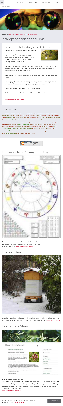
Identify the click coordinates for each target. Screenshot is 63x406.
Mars (36, 122)
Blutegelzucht (22, 115)
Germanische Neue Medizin (53, 117)
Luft (31, 122)
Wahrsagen (11, 131)
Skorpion (30, 126)
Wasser (26, 131)
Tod (33, 128)
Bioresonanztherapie (45, 113)
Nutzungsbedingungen (53, 122)
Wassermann (31, 131)
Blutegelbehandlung (7, 115)
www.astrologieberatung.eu (24, 246)
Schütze (19, 126)
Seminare (26, 126)
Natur (41, 122)
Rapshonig (45, 124)
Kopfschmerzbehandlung (54, 119)
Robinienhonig (51, 124)
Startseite (11, 34)
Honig (16, 119)
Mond (38, 122)
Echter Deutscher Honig (51, 115)
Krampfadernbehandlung (30, 34)
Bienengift (29, 113)
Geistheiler (41, 117)
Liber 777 (17, 122)
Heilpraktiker (11, 119)
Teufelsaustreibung (27, 128)
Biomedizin (37, 113)
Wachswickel (4, 131)
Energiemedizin (10, 117)
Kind (47, 119)
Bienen (25, 113)
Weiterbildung (43, 131)
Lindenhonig (27, 122)
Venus (51, 128)
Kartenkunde (43, 119)
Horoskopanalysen (26, 119)
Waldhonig (22, 131)
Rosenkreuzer (5, 126)
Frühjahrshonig (33, 117)
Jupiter (38, 119)
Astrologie (18, 113)
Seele (22, 126)
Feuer (25, 117)
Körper (13, 122)
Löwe (33, 122)
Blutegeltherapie (16, 115)
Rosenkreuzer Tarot (13, 126)
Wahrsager (16, 131)
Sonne (40, 126)
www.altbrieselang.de (53, 320)
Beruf (22, 113)
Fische (28, 117)
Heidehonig (4, 119)
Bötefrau (34, 115)
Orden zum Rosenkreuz (12, 124)
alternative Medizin (20, 133)
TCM (47, 126)
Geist (37, 117)
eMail (26, 133)
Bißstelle (52, 113)
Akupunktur (7, 113)
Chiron (37, 115)
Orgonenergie (25, 124)
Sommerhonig (35, 126)
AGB (3, 113)
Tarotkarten (5, 128)
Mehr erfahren (19, 402)
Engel (15, 117)
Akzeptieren (54, 401)
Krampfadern (5, 122)
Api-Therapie (12, 113)
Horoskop (20, 119)
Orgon (19, 124)
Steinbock (43, 126)
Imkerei (34, 119)
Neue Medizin (46, 122)
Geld (46, 117)
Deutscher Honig (43, 115)
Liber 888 (22, 122)
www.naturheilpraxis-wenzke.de (11, 390)
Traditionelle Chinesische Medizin (42, 128)
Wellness (48, 131)
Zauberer (56, 131)
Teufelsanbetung (17, 128)
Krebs (9, 122)
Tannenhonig (51, 126)
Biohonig (33, 113)
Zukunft (4, 133)
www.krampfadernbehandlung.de (15, 99)
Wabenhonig (56, 128)
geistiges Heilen (31, 133)
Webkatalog (36, 131)
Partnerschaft (39, 124)
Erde (18, 117)
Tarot (55, 126)
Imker (32, 119)
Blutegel (56, 113)
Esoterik (21, 117)
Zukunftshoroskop (11, 133)
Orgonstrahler (33, 124)
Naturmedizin (19, 34)
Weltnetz (52, 131)
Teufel (10, 128)
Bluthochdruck (29, 115)
